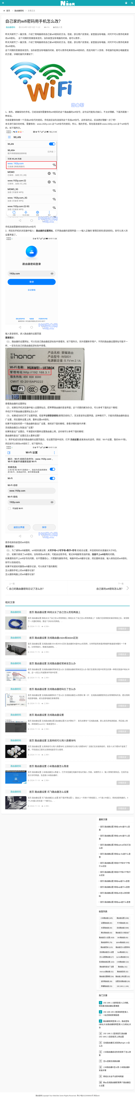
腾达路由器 (106, 933)
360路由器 (122, 938)
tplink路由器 (122, 942)
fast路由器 (122, 952)
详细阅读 (122, 629)
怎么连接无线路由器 (111, 1061)
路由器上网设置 (122, 976)
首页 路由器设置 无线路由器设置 (46, 715)
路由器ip (122, 967)
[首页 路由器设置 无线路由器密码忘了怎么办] (15, 700)
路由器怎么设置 (106, 938)
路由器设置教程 (106, 976)
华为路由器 (122, 923)
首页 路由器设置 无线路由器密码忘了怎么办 (52, 689)
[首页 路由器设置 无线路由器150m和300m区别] (15, 648)
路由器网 (39, 1096)
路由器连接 (122, 972)
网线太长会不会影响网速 (113, 1076)
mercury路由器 (107, 972)
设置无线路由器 (122, 981)
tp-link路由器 (123, 957)
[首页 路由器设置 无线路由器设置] (15, 725)
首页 (8, 11)
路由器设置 (123, 918)
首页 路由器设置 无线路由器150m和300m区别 (53, 638)
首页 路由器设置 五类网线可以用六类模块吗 (52, 740)
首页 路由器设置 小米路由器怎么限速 (49, 766)
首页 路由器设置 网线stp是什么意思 (115, 881)
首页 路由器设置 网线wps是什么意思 (115, 902)
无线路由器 (123, 928)
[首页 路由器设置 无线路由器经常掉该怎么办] (15, 674)
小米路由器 (107, 918)
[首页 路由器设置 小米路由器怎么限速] (15, 777)
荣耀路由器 (106, 986)
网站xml (97, 1096)
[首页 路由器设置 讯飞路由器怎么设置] (15, 802)
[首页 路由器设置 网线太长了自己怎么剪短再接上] (15, 623)
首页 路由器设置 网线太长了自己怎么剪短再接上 (54, 612)
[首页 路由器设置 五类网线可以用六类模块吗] (15, 751)
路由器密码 (19, 11)
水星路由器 (106, 928)
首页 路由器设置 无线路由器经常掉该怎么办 (52, 663)
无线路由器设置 (106, 962)
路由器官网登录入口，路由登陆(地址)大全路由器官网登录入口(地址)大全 (115, 1024)
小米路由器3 (123, 962)
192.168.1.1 (123, 986)
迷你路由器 (106, 981)
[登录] (126, 3)
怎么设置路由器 (106, 957)
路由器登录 (107, 947)
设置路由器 (106, 923)
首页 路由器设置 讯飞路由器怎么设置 (49, 792)
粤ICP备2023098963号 (85, 1096)
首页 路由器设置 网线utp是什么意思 (115, 887)
